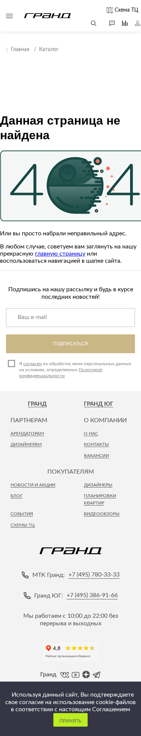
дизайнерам (26, 444)
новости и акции (33, 485)
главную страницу (60, 254)
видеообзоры (102, 514)
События (22, 514)
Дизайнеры (98, 485)
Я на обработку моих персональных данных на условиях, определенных (75, 369)
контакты (96, 444)
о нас (91, 433)
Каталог (9, 16)
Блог (17, 496)
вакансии (96, 455)
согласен (32, 363)
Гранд (37, 404)
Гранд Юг (98, 404)
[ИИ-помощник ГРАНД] (108, 23)
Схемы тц (23, 525)
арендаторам (27, 433)
